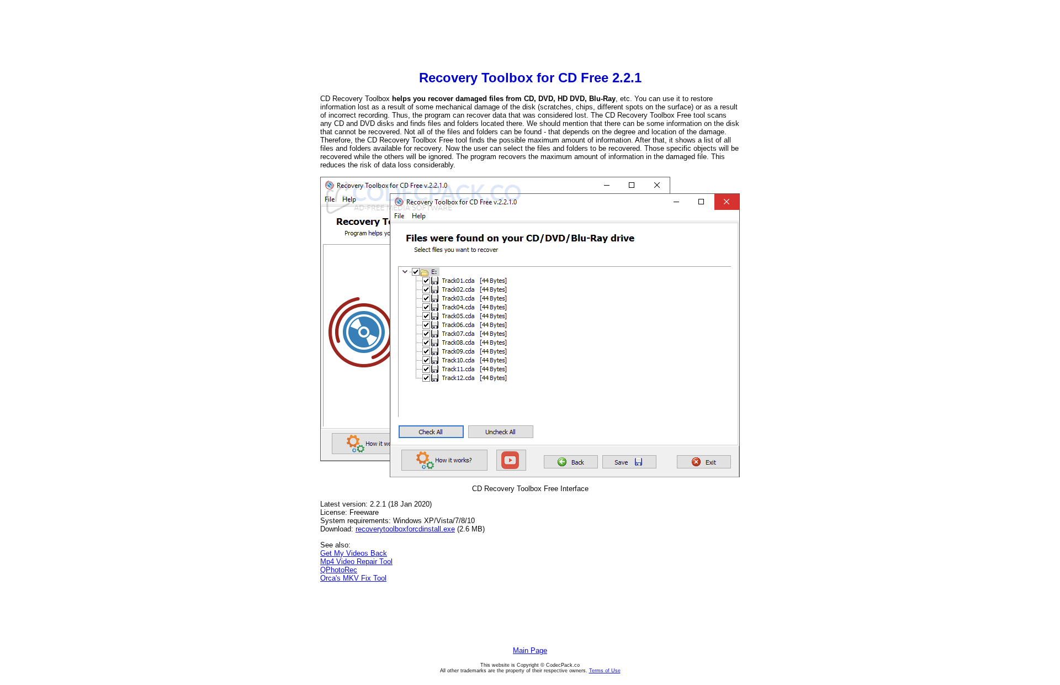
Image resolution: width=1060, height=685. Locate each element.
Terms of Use (605, 670)
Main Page (530, 650)
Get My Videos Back (353, 553)
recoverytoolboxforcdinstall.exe (405, 529)
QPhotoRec (338, 570)
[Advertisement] (530, 36)
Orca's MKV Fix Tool (353, 578)
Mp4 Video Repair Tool (356, 561)
